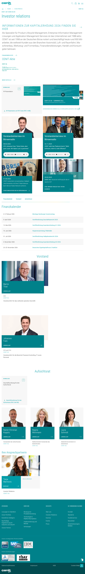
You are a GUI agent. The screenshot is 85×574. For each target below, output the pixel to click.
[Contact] (76, 3)
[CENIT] (3, 8)
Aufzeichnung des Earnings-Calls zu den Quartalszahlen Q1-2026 (60, 109)
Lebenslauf (7, 291)
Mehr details (6, 80)
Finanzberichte (7, 55)
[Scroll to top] (81, 570)
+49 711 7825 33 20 (27, 478)
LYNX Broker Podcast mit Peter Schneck (55, 188)
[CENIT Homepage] (6, 3)
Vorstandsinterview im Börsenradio (15, 190)
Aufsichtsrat (28, 199)
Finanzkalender (7, 199)
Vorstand (18, 199)
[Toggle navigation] (82, 3)
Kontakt (6, 486)
